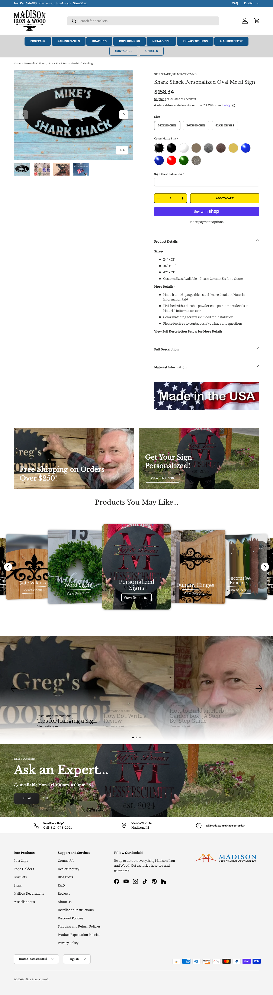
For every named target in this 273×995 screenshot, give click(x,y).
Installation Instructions (76, 910)
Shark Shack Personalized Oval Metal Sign (71, 63)
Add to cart (225, 198)
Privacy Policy (68, 943)
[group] (136, 688)
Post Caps (37, 41)
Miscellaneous (24, 902)
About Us (64, 902)
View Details (73, 3)
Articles (151, 51)
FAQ (235, 3)
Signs (18, 885)
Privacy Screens (195, 41)
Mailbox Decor (231, 41)
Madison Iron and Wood (35, 979)
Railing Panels (68, 41)
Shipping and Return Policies (79, 926)
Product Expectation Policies (79, 935)
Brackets (99, 41)
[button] (133, 737)
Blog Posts (65, 877)
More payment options (207, 222)
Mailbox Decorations (29, 893)
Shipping (160, 99)
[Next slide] (265, 567)
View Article (45, 726)
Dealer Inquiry (68, 869)
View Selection (162, 478)
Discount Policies (70, 918)
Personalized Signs (34, 63)
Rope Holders (129, 41)
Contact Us (123, 51)
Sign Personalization (168, 174)
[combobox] (143, 20)
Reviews (64, 893)
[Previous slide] (8, 567)
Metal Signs (161, 41)
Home (17, 63)
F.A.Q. (61, 885)
